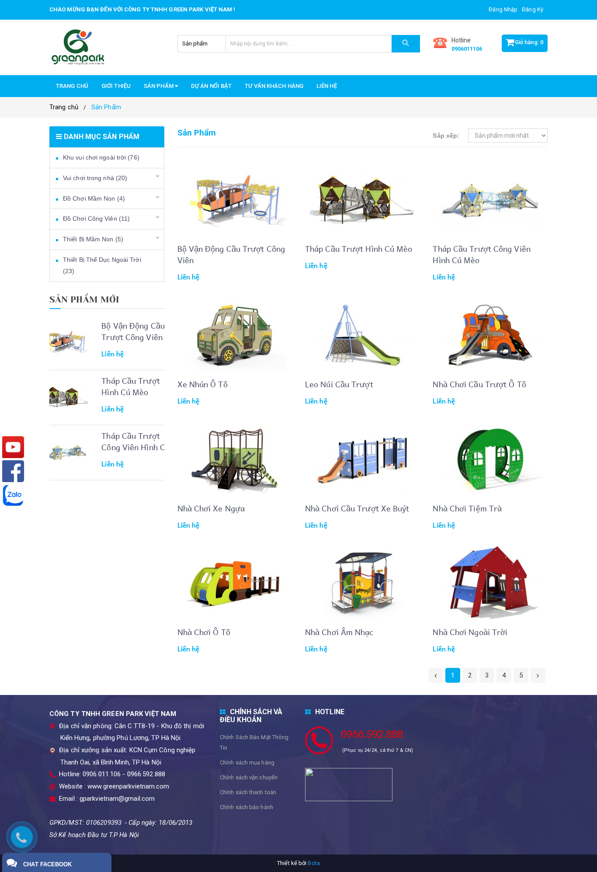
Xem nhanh (250, 176)
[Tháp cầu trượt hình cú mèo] (65, 396)
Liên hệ (326, 86)
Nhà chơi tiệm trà (467, 508)
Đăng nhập (503, 9)
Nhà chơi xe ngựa (211, 508)
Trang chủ (72, 86)
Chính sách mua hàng (247, 762)
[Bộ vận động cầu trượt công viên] (65, 341)
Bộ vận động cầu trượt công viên (133, 331)
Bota (313, 863)
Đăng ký (532, 9)
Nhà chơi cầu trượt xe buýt (357, 508)
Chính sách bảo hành (246, 807)
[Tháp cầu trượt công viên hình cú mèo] (65, 452)
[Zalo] (13, 495)
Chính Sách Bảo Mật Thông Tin (254, 742)
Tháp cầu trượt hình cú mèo (130, 386)
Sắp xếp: (446, 135)
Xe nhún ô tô (202, 384)
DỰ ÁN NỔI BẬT (211, 86)
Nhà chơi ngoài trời (470, 631)
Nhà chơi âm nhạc (339, 631)
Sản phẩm (159, 86)
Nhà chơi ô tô (203, 631)
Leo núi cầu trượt (339, 384)
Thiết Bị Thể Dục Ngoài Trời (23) (102, 265)
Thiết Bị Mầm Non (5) (93, 239)
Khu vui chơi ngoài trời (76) (101, 157)
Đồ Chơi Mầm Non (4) (94, 198)
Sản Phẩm (106, 107)
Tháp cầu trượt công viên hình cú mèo (135, 447)
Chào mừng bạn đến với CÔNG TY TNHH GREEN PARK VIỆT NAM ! (142, 9)
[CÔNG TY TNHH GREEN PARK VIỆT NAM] (106, 47)
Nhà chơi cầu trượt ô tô (479, 384)
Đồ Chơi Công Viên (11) (96, 218)
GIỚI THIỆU (116, 86)
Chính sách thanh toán (248, 792)
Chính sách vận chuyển (249, 777)
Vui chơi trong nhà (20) (95, 177)
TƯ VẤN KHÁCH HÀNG (274, 86)
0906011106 (466, 48)
